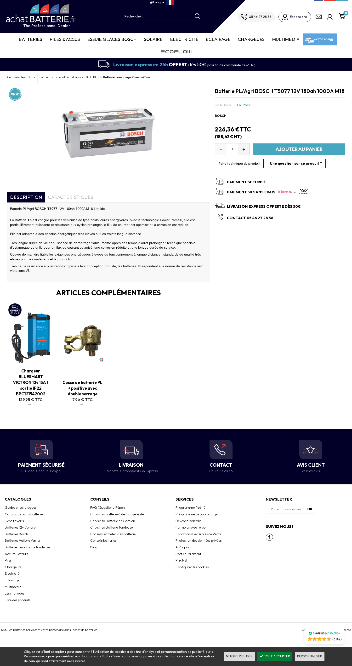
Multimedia (286, 39)
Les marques (14, 593)
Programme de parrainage (196, 514)
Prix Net (181, 560)
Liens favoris (14, 521)
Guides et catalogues (20, 507)
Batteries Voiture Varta (22, 540)
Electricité (184, 39)
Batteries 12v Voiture (20, 527)
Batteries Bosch (16, 534)
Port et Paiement (188, 554)
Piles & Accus (65, 39)
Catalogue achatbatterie (24, 514)
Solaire (153, 39)
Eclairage (218, 39)
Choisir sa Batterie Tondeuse (111, 527)
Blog (93, 547)
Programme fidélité (190, 507)
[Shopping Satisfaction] (324, 634)
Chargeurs (251, 39)
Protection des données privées (198, 540)
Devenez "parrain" (189, 521)
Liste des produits (17, 600)
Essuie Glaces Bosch (112, 39)
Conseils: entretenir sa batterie (113, 534)
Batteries (30, 39)
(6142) (337, 639)
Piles (8, 560)
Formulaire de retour (191, 527)
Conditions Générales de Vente (198, 534)
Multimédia (13, 587)
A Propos (182, 547)
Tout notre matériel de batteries (60, 77)
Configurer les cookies (192, 567)
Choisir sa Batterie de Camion (112, 521)
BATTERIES (92, 77)
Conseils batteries (103, 540)
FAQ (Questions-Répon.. (108, 507)
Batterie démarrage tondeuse (27, 547)
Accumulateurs (16, 554)
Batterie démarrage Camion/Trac (127, 77)
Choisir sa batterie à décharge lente (117, 514)
